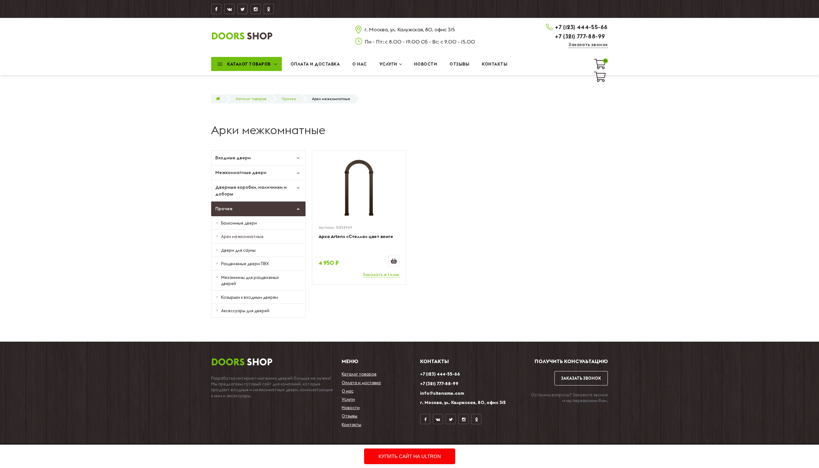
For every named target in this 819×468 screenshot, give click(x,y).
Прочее (289, 98)
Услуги (348, 399)
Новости (351, 407)
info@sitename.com (442, 393)
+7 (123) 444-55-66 (581, 27)
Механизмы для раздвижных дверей (250, 280)
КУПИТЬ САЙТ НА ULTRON (409, 456)
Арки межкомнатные (242, 236)
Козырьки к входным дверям (249, 297)
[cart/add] (394, 260)
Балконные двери (239, 223)
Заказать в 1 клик (381, 274)
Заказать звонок (588, 44)
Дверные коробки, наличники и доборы (251, 190)
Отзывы (349, 415)
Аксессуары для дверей (245, 310)
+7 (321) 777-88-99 (580, 36)
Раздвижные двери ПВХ (245, 263)
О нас (348, 390)
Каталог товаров (251, 98)
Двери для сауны (238, 250)
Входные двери (233, 158)
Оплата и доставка (361, 382)
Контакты (351, 424)
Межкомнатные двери (240, 172)
